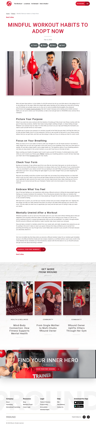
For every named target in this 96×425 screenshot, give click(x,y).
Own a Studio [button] (44, 3)
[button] (34, 45)
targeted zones (34, 155)
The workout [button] (18, 3)
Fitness (13, 13)
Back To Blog (10, 17)
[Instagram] (88, 417)
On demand (34, 3)
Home (8, 13)
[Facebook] (84, 417)
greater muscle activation (33, 109)
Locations (27, 3)
